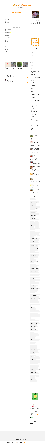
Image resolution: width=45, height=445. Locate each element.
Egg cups (36, 252)
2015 (31, 58)
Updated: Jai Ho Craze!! (33, 97)
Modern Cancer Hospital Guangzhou (35, 304)
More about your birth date (34, 111)
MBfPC (35, 295)
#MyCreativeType (33, 205)
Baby (31, 222)
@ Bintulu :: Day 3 (33, 119)
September (32, 66)
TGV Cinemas (32, 362)
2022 (31, 53)
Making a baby (32, 88)
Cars (37, 235)
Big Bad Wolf (32, 225)
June (32, 68)
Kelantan (32, 288)
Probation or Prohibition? (34, 114)
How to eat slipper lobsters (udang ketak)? (36, 190)
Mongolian (32, 307)
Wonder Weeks (32, 376)
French (31, 265)
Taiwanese (36, 362)
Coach (35, 241)
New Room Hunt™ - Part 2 (34, 99)
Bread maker (32, 231)
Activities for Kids (33, 218)
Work (36, 376)
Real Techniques (33, 336)
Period (31, 326)
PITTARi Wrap (32, 320)
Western (36, 375)
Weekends (32, 375)
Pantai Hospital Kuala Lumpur (34, 323)
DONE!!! (32, 103)
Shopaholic (32, 349)
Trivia (20, 12)
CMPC (31, 235)
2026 (31, 50)
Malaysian (32, 298)
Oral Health (32, 319)
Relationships (32, 339)
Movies (36, 310)
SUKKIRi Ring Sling (33, 342)
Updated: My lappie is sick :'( (34, 87)
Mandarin (13, 12)
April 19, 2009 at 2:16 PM (9, 75)
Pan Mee (36, 320)
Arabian (36, 221)
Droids (35, 248)
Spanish (31, 352)
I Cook (31, 278)
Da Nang (36, 245)
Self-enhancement (33, 346)
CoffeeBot (36, 242)
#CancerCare (32, 198)
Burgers (37, 232)
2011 (31, 61)
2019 (31, 55)
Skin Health (36, 349)
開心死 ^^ (32, 91)
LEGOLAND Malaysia (33, 291)
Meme (31, 301)
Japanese (32, 285)
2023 (31, 52)
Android (32, 221)
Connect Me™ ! (32, 82)
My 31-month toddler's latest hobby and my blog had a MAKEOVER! (36, 167)
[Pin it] (27, 54)
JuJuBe (35, 285)
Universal (32, 369)
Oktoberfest (36, 314)
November (32, 64)
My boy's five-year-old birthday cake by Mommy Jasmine (36, 136)
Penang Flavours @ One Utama (34, 90)
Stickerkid (32, 356)
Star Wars (35, 352)
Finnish (35, 261)
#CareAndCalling (33, 199)
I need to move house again (34, 113)
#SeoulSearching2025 (33, 208)
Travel (36, 366)
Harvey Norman (32, 274)
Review (37, 339)
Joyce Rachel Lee (9, 79)
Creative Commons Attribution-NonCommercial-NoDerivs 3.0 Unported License (34, 415)
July (31, 67)
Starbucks (32, 353)
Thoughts (32, 366)
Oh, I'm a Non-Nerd (33, 76)
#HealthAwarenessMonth (34, 202)
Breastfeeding (32, 232)
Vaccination (36, 369)
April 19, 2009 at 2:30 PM (9, 80)
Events (31, 255)
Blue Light (32, 228)
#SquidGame (32, 209)
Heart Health (32, 275)
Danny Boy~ (32, 72)
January (32, 129)
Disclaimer (25, 442)
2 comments (6, 54)
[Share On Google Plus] (26, 54)
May (31, 69)
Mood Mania (17, 12)
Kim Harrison (36, 288)
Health (37, 274)
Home (36, 275)
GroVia (35, 271)
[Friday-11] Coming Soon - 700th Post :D (35, 94)
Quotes (31, 332)
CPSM (34, 235)
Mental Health (36, 301)
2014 (31, 59)
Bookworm (36, 228)
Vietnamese (32, 372)
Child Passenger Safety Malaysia (34, 238)
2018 (31, 56)
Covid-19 (32, 245)
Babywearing (35, 222)
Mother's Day (32, 310)
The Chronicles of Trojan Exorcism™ (35, 84)
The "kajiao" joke (33, 96)
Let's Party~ (32, 292)
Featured (32, 258)
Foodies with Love (33, 264)
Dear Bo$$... (32, 117)
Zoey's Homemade (33, 379)
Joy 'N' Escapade (15, 442)
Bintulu (37, 225)
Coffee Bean (32, 242)
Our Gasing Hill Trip (33, 93)
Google (31, 271)
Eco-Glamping (32, 251)
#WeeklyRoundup (33, 212)
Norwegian (32, 314)
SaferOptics (32, 343)
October (32, 65)
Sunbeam (36, 356)
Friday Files (35, 265)
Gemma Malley (32, 268)
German (37, 268)
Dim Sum (31, 248)
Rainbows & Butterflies (33, 333)
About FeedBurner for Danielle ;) (34, 120)
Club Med (32, 241)
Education (32, 252)
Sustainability (32, 359)
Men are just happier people (34, 98)
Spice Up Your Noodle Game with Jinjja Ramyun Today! (36, 156)
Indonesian (32, 281)
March (32, 127)
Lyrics (31, 295)
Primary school (32, 329)
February (32, 128)
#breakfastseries (33, 215)
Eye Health (36, 255)
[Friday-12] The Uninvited (34, 83)
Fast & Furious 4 (33, 89)
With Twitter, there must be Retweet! (35, 71)
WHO (36, 372)
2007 (31, 130)
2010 (31, 62)
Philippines (35, 326)
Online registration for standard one (35, 316)
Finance (31, 261)
